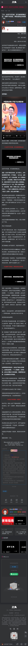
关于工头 (17, 613)
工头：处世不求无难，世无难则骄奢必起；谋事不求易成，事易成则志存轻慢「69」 (14, 16)
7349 (20, 512)
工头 (7, 21)
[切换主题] (25, 636)
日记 (6, 10)
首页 (3, 10)
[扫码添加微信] (25, 632)
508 (16, 512)
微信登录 (15, 574)
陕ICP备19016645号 (20, 615)
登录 (15, 567)
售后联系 (11, 613)
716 (12, 512)
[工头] (14, 607)
